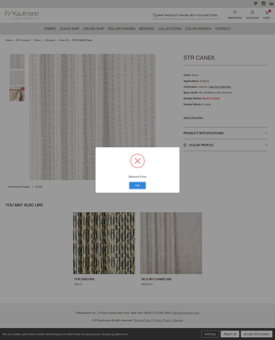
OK (137, 185)
